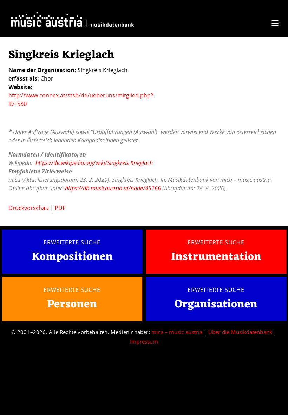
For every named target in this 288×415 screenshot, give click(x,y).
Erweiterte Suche (72, 242)
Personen (72, 304)
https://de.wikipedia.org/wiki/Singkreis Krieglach (94, 163)
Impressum (144, 341)
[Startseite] (73, 21)
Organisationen (216, 304)
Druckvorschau (28, 208)
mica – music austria (176, 332)
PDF (60, 208)
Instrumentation (216, 257)
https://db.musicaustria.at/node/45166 (113, 188)
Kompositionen (72, 257)
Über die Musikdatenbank (240, 332)
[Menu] (274, 24)
